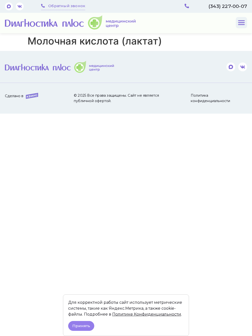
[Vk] (20, 6)
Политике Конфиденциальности (146, 314)
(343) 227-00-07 (227, 6)
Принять (81, 325)
